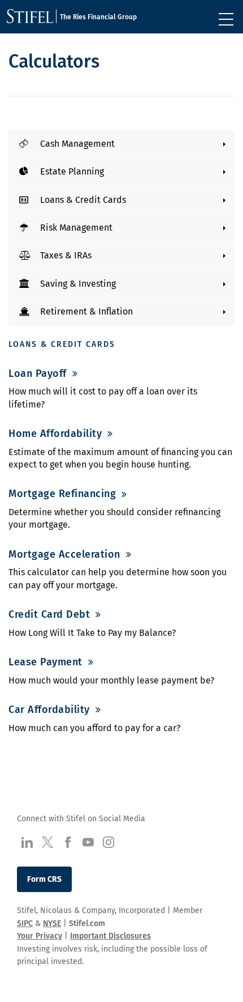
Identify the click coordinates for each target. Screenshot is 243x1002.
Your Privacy (39, 936)
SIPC (25, 923)
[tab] (121, 144)
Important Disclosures (110, 936)
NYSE (52, 923)
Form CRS (44, 879)
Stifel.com (87, 923)
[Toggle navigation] (226, 19)
